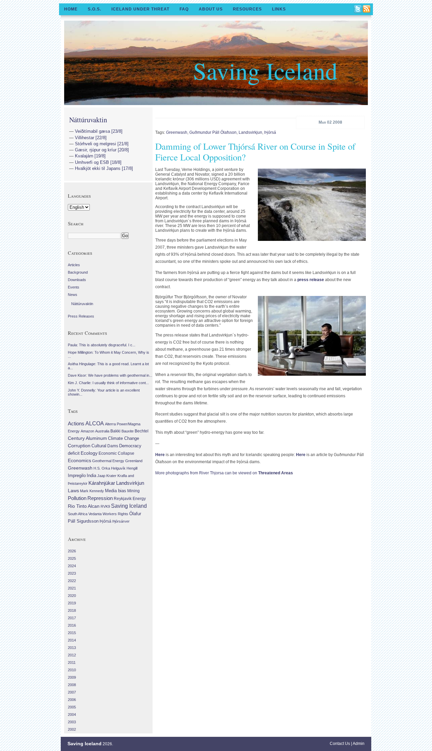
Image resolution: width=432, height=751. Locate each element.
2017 (72, 618)
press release (310, 279)
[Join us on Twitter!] (358, 9)
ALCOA (94, 423)
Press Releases (81, 316)
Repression (100, 498)
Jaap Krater (106, 476)
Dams (112, 446)
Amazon (87, 431)
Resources (247, 9)
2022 (72, 581)
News (72, 295)
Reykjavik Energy (130, 498)
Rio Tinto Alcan (84, 506)
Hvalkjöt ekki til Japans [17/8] (104, 168)
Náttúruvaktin (88, 119)
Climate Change (123, 438)
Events (73, 287)
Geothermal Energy (108, 461)
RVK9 (105, 506)
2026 (72, 551)
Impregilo (77, 475)
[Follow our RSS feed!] (366, 9)
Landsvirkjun (250, 132)
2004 (72, 714)
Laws (73, 490)
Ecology (89, 453)
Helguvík (118, 468)
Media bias (115, 491)
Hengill (132, 468)
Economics (79, 460)
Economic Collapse (116, 453)
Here (160, 454)
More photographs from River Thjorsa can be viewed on (224, 473)
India (91, 475)
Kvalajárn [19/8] (90, 155)
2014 (72, 640)
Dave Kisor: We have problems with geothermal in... (110, 375)
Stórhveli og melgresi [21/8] (102, 143)
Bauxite (128, 431)
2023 (72, 573)
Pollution (77, 498)
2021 (72, 588)
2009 (72, 677)
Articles (74, 265)
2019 (72, 603)
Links (279, 9)
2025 (72, 558)
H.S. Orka (101, 468)
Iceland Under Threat (140, 9)
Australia (102, 431)
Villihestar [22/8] (91, 137)
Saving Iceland (265, 70)
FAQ (184, 9)
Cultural (98, 445)
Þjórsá (270, 132)
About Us (211, 9)
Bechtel (141, 431)
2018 (72, 610)
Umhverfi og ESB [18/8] (98, 162)
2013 (72, 648)
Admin (358, 743)
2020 (72, 596)
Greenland (133, 461)
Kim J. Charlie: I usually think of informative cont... (108, 383)
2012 (72, 655)
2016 (72, 625)
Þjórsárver (121, 521)
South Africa (77, 514)
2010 (72, 670)
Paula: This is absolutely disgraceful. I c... (101, 345)
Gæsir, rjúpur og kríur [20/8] (102, 149)
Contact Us (340, 743)
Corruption (79, 445)
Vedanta (95, 514)
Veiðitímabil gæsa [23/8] (99, 131)
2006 (72, 700)
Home (71, 9)
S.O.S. (94, 9)
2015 (72, 633)
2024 (72, 566)
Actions (76, 423)
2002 (72, 729)
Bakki (115, 431)
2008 (72, 685)
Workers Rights (115, 514)
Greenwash (176, 132)
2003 (72, 722)
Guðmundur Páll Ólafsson (213, 132)
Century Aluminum (87, 438)
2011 (72, 662)
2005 (72, 707)
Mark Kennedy (92, 491)
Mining (133, 491)
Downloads (77, 280)
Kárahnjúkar (101, 483)
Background (78, 272)
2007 (72, 692)
